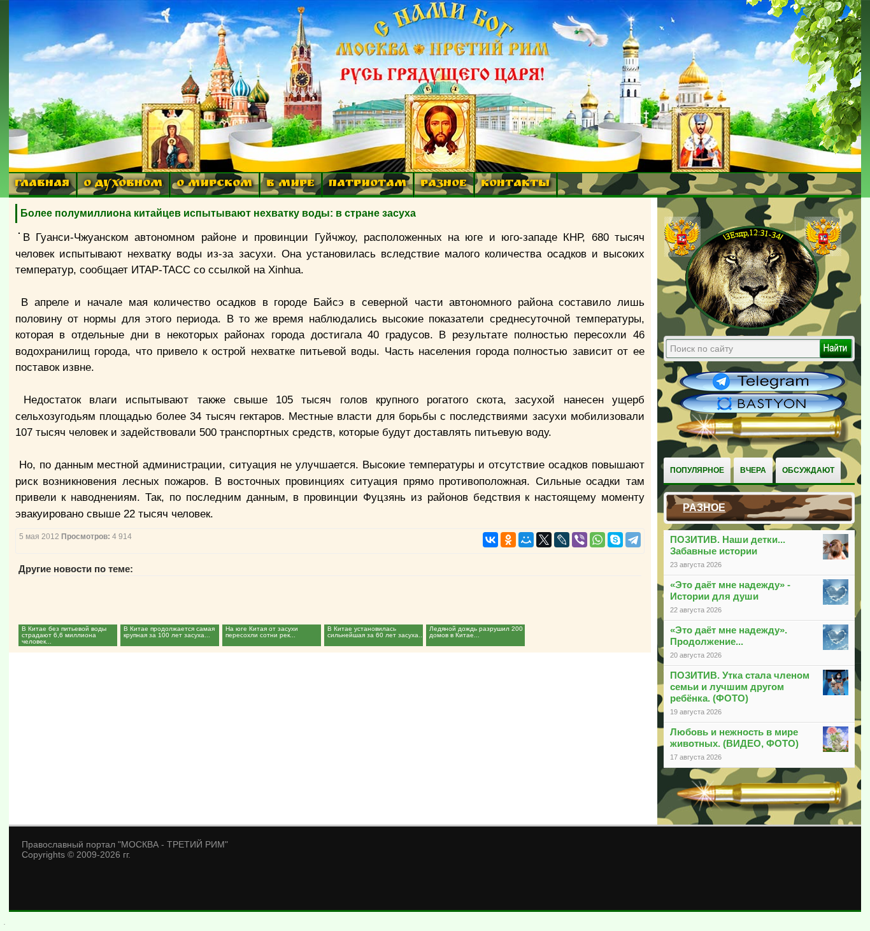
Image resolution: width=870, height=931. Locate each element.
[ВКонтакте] (490, 539)
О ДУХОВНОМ (122, 184)
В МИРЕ (290, 184)
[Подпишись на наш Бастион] (762, 411)
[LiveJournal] (561, 539)
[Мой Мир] (526, 539)
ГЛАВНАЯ (42, 184)
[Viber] (579, 539)
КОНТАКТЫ (515, 184)
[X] (544, 539)
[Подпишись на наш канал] (762, 390)
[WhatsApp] (597, 539)
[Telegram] (633, 539)
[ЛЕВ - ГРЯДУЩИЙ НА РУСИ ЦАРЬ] (753, 326)
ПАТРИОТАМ (367, 184)
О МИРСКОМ (214, 184)
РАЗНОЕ (443, 184)
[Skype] (615, 539)
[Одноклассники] (508, 539)
